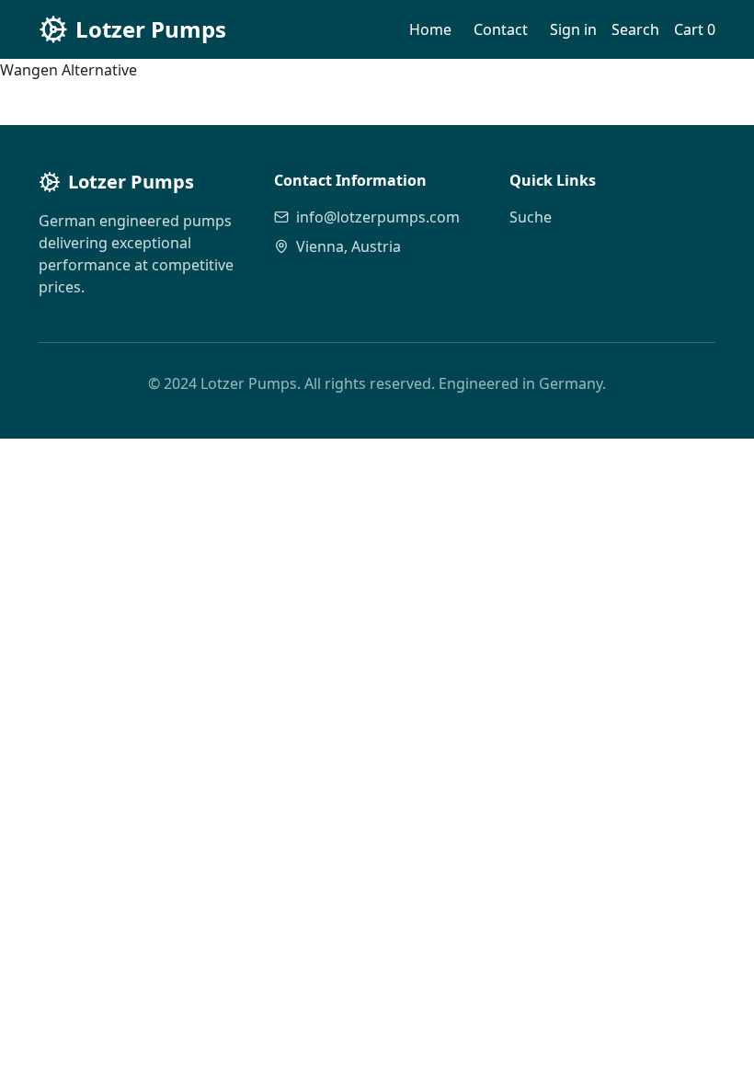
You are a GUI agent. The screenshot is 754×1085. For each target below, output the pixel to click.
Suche (530, 217)
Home (430, 29)
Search (635, 29)
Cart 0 (694, 29)
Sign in (573, 29)
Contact (501, 29)
